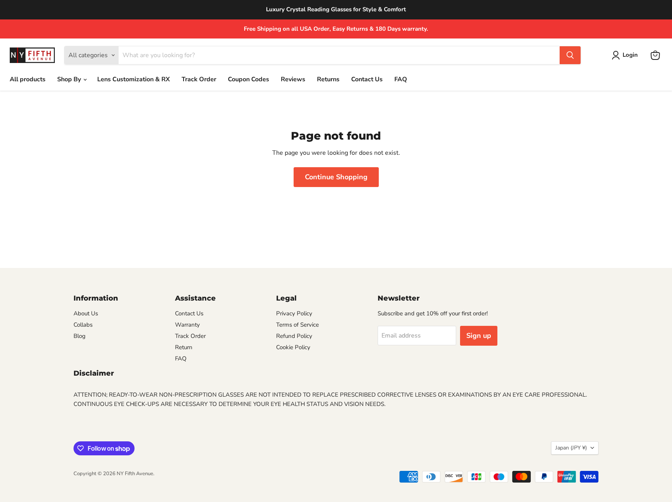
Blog (80, 336)
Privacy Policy (294, 313)
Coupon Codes (248, 79)
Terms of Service (297, 325)
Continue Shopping (336, 177)
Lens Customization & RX (133, 79)
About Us (86, 313)
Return (183, 347)
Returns (328, 79)
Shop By (69, 79)
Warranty (187, 325)
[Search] (570, 55)
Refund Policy (294, 336)
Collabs (83, 325)
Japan (571, 447)
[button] (626, 55)
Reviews (293, 79)
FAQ (400, 79)
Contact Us (367, 79)
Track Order (199, 79)
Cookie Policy (293, 347)
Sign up (478, 335)
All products (28, 79)
